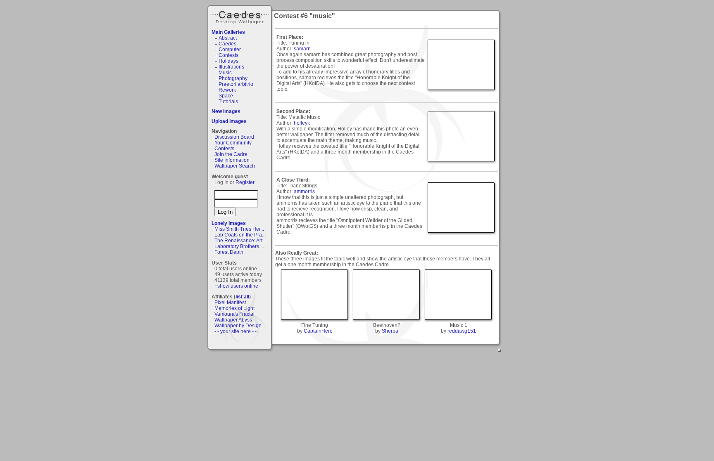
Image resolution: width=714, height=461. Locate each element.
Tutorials (228, 101)
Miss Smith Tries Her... (239, 229)
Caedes (240, 16)
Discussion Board (234, 137)
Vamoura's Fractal (234, 314)
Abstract (228, 38)
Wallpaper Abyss (233, 320)
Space (226, 96)
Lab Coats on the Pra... (240, 235)
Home (500, 350)
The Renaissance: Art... (240, 241)
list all (242, 297)
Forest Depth (228, 252)
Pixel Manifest (230, 302)
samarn (302, 49)
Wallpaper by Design (238, 326)
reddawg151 (461, 331)
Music (225, 73)
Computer (230, 49)
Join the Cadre (231, 154)
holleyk (302, 123)
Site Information (232, 160)
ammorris (304, 191)
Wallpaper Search (234, 166)
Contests (228, 55)
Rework (227, 90)
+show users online (236, 286)
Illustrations (231, 67)
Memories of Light (234, 308)
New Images (226, 111)
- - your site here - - (235, 331)
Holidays (228, 61)
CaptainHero (318, 331)
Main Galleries (228, 32)
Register (245, 182)
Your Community (233, 143)
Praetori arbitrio (236, 84)
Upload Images (229, 121)
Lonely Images (229, 223)
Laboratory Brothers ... (239, 246)
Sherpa (390, 331)
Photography (233, 78)
